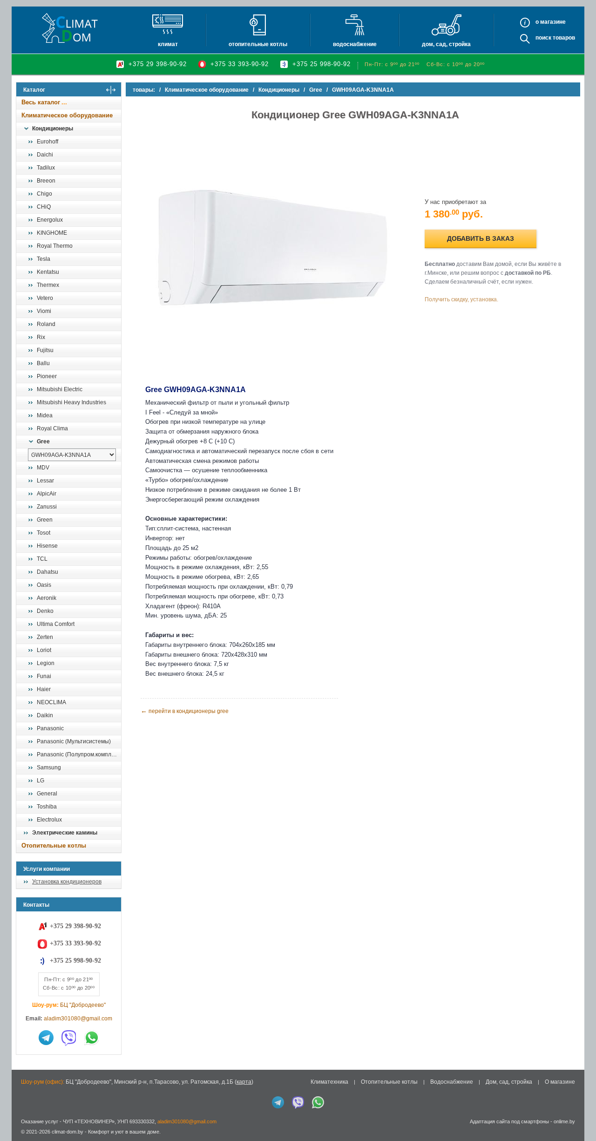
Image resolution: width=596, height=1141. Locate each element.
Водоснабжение (355, 44)
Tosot (43, 533)
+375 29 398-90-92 (158, 64)
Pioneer (47, 376)
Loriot (44, 650)
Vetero (45, 298)
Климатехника (329, 1082)
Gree (43, 441)
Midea (45, 415)
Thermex (48, 285)
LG (40, 780)
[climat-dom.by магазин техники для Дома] (69, 28)
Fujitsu (45, 350)
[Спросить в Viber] (68, 1037)
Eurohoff (47, 141)
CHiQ (44, 207)
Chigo (44, 193)
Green (45, 519)
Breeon (46, 180)
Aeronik (46, 598)
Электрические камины (64, 832)
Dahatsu (47, 572)
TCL (42, 559)
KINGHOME (52, 233)
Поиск (543, 37)
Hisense (47, 546)
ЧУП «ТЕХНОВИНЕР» (89, 1121)
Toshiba (47, 806)
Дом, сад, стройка (446, 44)
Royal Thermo (55, 246)
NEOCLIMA (51, 702)
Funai (44, 676)
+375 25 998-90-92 (321, 64)
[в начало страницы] (579, 1112)
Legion (45, 663)
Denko (45, 611)
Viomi (44, 311)
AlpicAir (46, 493)
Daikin (45, 715)
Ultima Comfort (55, 624)
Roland (46, 324)
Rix (41, 337)
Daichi (45, 154)
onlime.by (564, 1121)
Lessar (45, 480)
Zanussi (47, 506)
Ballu (43, 363)
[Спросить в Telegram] (46, 1037)
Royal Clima (52, 428)
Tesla (43, 259)
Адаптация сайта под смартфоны (509, 1121)
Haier (44, 689)
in (24, 1138)
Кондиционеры (52, 128)
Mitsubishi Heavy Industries (71, 402)
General (47, 793)
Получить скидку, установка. (461, 299)
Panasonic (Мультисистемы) (74, 741)
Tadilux (46, 167)
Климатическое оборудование (67, 115)
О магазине (560, 1082)
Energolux (50, 220)
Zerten (45, 637)
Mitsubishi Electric (59, 389)
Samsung (49, 767)
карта (244, 1082)
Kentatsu (48, 272)
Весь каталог (40, 102)
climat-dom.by (67, 1131)
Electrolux (49, 819)
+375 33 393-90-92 (239, 64)
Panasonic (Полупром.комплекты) (79, 754)
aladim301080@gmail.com (78, 1018)
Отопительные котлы (258, 44)
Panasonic (50, 728)
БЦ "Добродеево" (83, 1005)
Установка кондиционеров (67, 881)
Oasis (44, 585)
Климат (168, 44)
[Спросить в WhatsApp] (91, 1037)
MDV (43, 467)
